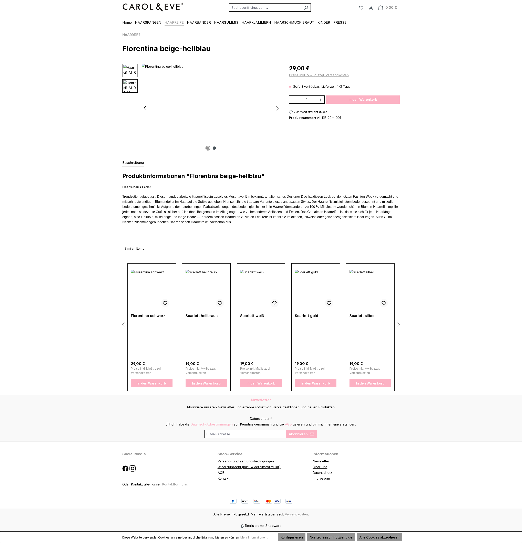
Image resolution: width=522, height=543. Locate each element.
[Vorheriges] (145, 108)
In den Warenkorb (363, 100)
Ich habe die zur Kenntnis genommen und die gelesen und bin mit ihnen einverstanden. (263, 424)
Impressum (321, 478)
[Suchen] (306, 7)
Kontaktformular (174, 484)
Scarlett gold (306, 316)
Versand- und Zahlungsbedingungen (246, 461)
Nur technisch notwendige (331, 537)
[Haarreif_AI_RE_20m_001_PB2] (211, 108)
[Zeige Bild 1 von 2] (208, 148)
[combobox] (265, 7)
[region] (201, 108)
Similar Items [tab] (134, 248)
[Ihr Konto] (371, 7)
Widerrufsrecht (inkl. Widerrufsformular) (249, 467)
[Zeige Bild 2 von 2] (214, 148)
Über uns (320, 467)
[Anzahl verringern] (293, 99)
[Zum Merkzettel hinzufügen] (165, 303)
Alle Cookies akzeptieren (379, 537)
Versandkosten (296, 514)
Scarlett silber (362, 316)
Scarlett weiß (252, 316)
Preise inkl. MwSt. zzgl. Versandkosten (319, 75)
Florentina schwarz (148, 316)
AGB (288, 424)
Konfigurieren (292, 537)
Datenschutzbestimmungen (211, 424)
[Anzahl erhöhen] (320, 99)
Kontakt (223, 478)
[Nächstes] (277, 108)
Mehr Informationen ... (254, 537)
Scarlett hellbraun (202, 316)
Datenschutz (322, 473)
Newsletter (321, 461)
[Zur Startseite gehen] (153, 7)
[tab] (133, 162)
